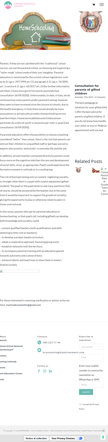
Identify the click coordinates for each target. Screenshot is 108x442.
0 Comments (100, 97)
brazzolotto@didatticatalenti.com (63, 352)
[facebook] (38, 371)
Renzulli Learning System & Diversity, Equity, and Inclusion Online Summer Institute (94, 171)
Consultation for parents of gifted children (87, 89)
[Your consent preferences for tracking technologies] (103, 437)
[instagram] (44, 371)
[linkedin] (50, 371)
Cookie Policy (86, 430)
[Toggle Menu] (101, 4)
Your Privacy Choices (63, 438)
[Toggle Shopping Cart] (93, 4)
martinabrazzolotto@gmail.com (23, 304)
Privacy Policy (75, 430)
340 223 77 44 (51, 342)
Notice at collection (36, 438)
